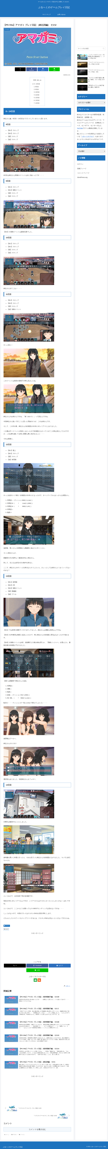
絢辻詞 (6, 929)
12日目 (37, 97)
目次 (34, 80)
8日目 (37, 86)
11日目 (37, 95)
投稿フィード (81, 168)
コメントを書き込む (37, 1129)
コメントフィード (83, 173)
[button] (103, 48)
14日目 (37, 103)
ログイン (80, 164)
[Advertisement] (37, 946)
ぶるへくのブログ (88, 136)
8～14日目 (37, 84)
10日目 (37, 92)
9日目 (37, 89)
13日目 (37, 100)
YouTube (80, 128)
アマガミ (7, 925)
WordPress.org (82, 177)
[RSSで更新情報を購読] (39, 980)
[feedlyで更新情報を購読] (35, 980)
